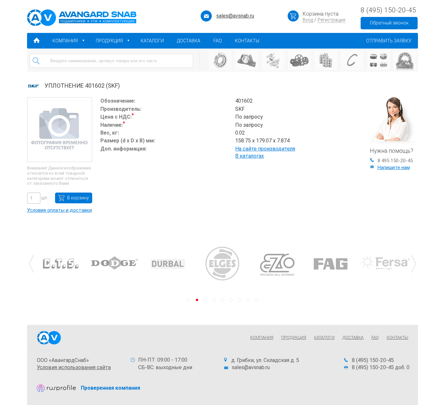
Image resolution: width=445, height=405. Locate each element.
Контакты (247, 40)
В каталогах (249, 156)
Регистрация (331, 19)
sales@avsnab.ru (235, 16)
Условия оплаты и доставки (59, 210)
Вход (308, 19)
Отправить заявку (388, 40)
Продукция (109, 40)
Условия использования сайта (74, 367)
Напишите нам (394, 167)
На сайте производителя (265, 149)
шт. (44, 197)
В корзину (78, 197)
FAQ (217, 40)
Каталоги (152, 40)
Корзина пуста (320, 14)
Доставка (188, 40)
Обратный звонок (389, 22)
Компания (65, 40)
